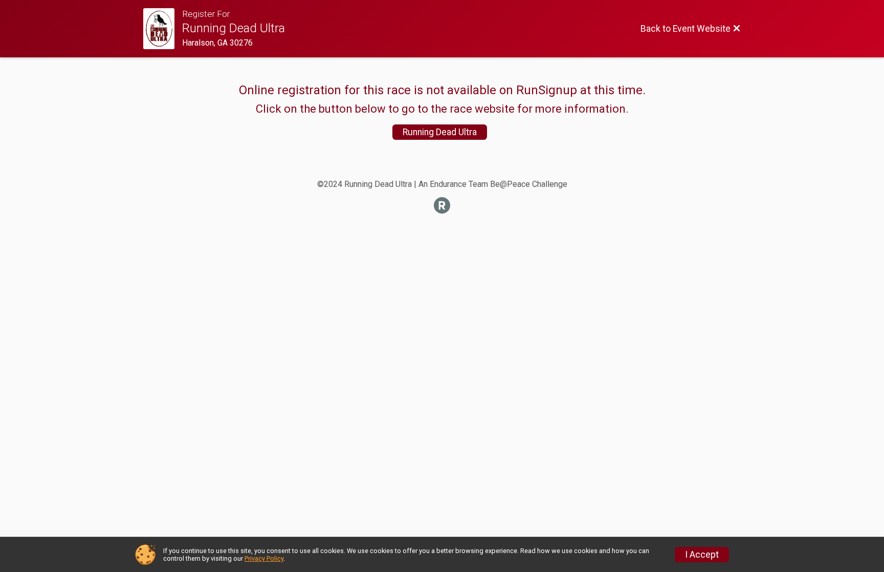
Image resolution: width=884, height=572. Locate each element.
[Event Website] (162, 28)
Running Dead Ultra (440, 132)
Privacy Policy (264, 558)
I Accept (702, 554)
